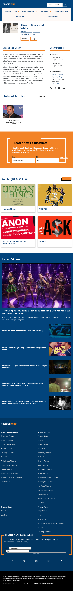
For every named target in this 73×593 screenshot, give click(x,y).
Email (14, 157)
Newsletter (19, 16)
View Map (55, 84)
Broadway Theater (7, 436)
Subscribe (64, 157)
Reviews (40, 440)
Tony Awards (53, 16)
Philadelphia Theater (8, 461)
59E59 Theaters (57, 75)
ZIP (37, 157)
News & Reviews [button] (28, 11)
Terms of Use (49, 584)
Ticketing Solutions (44, 532)
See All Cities (5, 482)
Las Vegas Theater (7, 453)
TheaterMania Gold (61, 11)
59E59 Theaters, (26, 32)
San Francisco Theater (9, 465)
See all (42, 97)
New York (4, 511)
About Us (41, 527)
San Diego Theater (44, 486)
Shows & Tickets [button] (11, 11)
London (4, 515)
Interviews (41, 449)
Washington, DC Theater (10, 473)
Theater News (43, 436)
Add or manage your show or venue (50, 523)
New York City (57, 77)
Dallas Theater (43, 465)
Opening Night (43, 444)
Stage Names (42, 511)
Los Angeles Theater (8, 444)
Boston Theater (6, 449)
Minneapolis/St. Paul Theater (11, 478)
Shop (39, 515)
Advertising (42, 519)
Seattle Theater (6, 469)
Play (33, 39)
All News (41, 503)
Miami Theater (6, 457)
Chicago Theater (7, 440)
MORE (65, 178)
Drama (24, 39)
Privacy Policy (39, 584)
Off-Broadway (30, 34)
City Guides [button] (44, 11)
